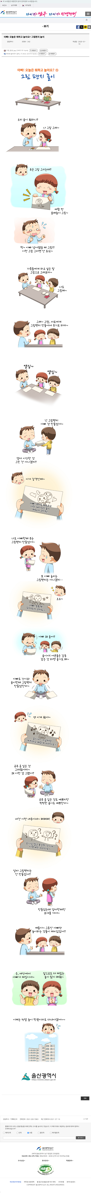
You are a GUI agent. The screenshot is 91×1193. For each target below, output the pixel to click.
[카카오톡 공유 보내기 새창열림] (85, 27)
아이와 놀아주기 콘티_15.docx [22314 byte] (21, 54)
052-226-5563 (32, 1119)
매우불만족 (55, 1133)
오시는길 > (21, 1161)
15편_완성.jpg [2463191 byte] (17, 50)
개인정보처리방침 (15, 1182)
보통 (30, 1133)
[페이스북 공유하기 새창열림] (78, 27)
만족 (20, 1133)
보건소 (4, 5)
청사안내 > (45, 1161)
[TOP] (85, 1119)
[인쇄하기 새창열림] (89, 27)
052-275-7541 (34, 1156)
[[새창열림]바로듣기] (43, 50)
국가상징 (28, 5)
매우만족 (8, 1133)
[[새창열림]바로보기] (33, 50)
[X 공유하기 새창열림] (81, 27)
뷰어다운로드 (71, 1182)
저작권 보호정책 (29, 1182)
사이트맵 (61, 1182)
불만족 (42, 1133)
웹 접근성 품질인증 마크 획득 (46, 1182)
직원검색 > (69, 1161)
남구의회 (14, 5)
